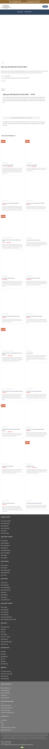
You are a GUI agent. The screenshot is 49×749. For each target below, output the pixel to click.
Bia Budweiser (4, 656)
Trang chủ (20, 11)
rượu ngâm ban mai (5, 599)
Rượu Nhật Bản (4, 594)
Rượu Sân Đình (4, 639)
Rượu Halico (4, 592)
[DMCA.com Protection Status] (24, 747)
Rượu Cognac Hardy (5, 570)
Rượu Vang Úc (4, 607)
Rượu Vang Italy (4, 612)
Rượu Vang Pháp (4, 614)
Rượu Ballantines (5, 525)
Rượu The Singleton (5, 553)
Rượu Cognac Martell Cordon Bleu (33, 278)
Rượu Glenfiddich (5, 543)
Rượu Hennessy (4, 565)
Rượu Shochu (4, 597)
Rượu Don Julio (4, 644)
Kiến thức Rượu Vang (6, 688)
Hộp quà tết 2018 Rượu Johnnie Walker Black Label (11, 240)
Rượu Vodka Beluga (5, 587)
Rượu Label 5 (4, 530)
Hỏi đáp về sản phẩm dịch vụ (7, 712)
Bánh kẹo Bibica (4, 676)
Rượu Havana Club (5, 627)
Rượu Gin (3, 631)
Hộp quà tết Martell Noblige (8, 165)
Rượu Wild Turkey (5, 533)
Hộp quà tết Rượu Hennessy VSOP (33, 240)
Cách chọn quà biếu (5, 693)
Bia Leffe (3, 659)
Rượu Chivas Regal (5, 523)
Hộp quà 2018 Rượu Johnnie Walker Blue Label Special (12, 354)
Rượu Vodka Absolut (5, 590)
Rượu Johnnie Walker (6, 521)
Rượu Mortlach (4, 548)
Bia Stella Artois (4, 663)
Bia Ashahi (3, 651)
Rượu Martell (28, 11)
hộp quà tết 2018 (26, 78)
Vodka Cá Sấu (4, 582)
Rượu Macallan (4, 540)
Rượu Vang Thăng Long (6, 641)
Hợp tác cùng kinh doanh (6, 707)
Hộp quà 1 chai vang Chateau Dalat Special (35, 429)
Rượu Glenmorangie (5, 550)
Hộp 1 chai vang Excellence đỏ (8, 503)
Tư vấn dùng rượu (5, 690)
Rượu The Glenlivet (5, 545)
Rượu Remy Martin (5, 572)
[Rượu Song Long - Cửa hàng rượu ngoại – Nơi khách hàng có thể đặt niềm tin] (6, 6)
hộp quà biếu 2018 (7, 78)
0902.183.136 (24, 1)
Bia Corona (3, 654)
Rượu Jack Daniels (5, 528)
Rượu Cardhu (4, 555)
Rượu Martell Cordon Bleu (31, 165)
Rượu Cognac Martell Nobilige (8, 278)
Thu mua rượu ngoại (5, 710)
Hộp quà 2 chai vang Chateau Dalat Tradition (35, 203)
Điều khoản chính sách (6, 730)
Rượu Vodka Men (5, 585)
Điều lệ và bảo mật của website (8, 727)
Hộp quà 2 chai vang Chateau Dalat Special (11, 316)
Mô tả (3, 90)
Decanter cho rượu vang (6, 673)
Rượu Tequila (4, 634)
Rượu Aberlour (4, 557)
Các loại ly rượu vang (5, 671)
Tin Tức (2, 725)
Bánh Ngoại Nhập (5, 678)
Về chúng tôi (4, 720)
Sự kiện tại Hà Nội (5, 697)
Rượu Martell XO (29, 353)
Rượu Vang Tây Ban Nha (6, 617)
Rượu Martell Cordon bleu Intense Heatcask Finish (11, 430)
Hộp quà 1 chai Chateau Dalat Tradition (34, 316)
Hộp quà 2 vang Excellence (7, 466)
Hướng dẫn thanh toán (6, 705)
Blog (2, 722)
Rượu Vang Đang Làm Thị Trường (8, 619)
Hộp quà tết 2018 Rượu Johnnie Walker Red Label (12, 391)
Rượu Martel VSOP (30, 466)
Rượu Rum (3, 629)
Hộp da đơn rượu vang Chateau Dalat (33, 391)
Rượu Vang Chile (4, 609)
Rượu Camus (4, 575)
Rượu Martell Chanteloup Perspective (34, 503)
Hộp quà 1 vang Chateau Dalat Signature (10, 203)
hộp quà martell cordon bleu (17, 78)
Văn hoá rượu (4, 695)
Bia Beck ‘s (3, 661)
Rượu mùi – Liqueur (5, 636)
